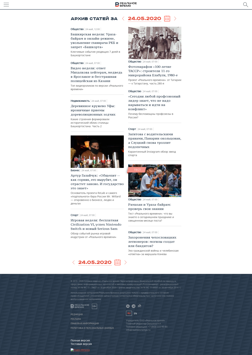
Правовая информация (85, 323)
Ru (128, 313)
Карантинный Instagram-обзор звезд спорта (154, 144)
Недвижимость (80, 100)
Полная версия (80, 340)
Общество (77, 29)
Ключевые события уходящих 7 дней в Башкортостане (95, 44)
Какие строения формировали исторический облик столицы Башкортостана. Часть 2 (93, 116)
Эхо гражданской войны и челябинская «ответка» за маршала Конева (153, 245)
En (135, 313)
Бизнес (75, 170)
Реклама (76, 319)
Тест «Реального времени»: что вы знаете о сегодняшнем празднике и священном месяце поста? (151, 212)
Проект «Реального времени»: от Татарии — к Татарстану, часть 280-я (154, 75)
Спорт (74, 215)
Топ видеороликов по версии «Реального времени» (97, 78)
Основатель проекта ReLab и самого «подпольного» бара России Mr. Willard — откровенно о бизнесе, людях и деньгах (97, 189)
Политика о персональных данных (92, 328)
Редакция (77, 314)
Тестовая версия (81, 344)
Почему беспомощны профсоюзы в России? (154, 106)
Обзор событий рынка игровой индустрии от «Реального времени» (96, 228)
